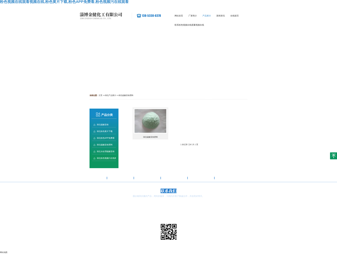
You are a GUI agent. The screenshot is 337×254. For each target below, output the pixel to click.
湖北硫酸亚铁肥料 (126, 95)
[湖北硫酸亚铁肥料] (150, 120)
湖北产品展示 (110, 95)
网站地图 (168, 252)
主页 (100, 95)
